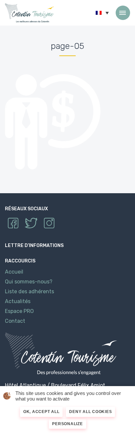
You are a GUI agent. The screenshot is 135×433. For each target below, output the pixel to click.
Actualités (17, 301)
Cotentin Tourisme (29, 12)
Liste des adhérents (29, 291)
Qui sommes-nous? (28, 281)
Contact (15, 321)
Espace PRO (19, 311)
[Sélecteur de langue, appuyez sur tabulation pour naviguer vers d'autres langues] (102, 13)
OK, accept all (41, 411)
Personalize (67, 424)
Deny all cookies (90, 411)
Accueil (14, 272)
